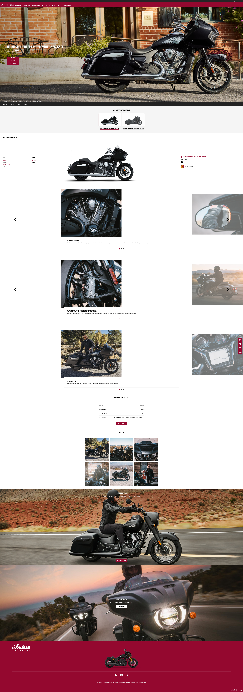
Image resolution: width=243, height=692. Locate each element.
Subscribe (121, 606)
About (59, 5)
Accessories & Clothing (37, 5)
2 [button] (121, 248)
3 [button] (123, 248)
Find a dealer (18, 5)
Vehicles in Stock (67, 5)
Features (12, 104)
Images (25, 104)
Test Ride (13, 60)
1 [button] (119, 248)
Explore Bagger (121, 561)
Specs (19, 104)
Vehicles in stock (13, 63)
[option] (121, 218)
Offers (53, 5)
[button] (15, 219)
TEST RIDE (47, 5)
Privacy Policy (121, 684)
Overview (5, 104)
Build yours (13, 58)
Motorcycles (26, 5)
